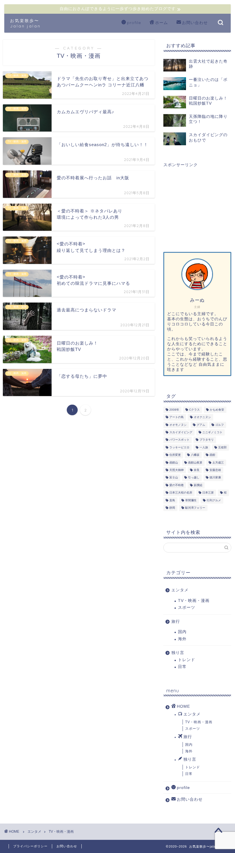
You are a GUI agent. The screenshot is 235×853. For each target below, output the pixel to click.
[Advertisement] (197, 204)
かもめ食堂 (217, 409)
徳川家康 (215, 477)
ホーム (161, 22)
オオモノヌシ (178, 424)
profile (134, 22)
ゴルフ (219, 424)
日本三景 (208, 492)
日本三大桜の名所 (180, 492)
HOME (183, 706)
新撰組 (198, 485)
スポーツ (186, 607)
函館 (212, 455)
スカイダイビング (180, 432)
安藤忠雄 (215, 470)
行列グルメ (214, 500)
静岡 (172, 507)
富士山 (173, 477)
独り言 (177, 653)
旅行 (175, 621)
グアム (201, 424)
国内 (182, 632)
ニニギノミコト (212, 432)
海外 (182, 639)
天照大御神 (176, 470)
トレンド (186, 660)
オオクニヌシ (202, 417)
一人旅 (203, 447)
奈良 (196, 470)
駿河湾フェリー (195, 507)
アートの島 (176, 417)
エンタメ (180, 590)
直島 (172, 500)
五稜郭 (222, 447)
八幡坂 (195, 455)
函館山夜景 (195, 462)
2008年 (174, 409)
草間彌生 (191, 500)
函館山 (173, 462)
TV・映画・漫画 (193, 601)
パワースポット (179, 440)
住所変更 (175, 455)
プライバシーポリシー (30, 846)
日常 (182, 667)
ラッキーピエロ (179, 447)
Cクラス (194, 409)
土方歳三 (218, 462)
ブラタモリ (206, 440)
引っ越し (193, 477)
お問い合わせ (195, 22)
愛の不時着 (176, 485)
